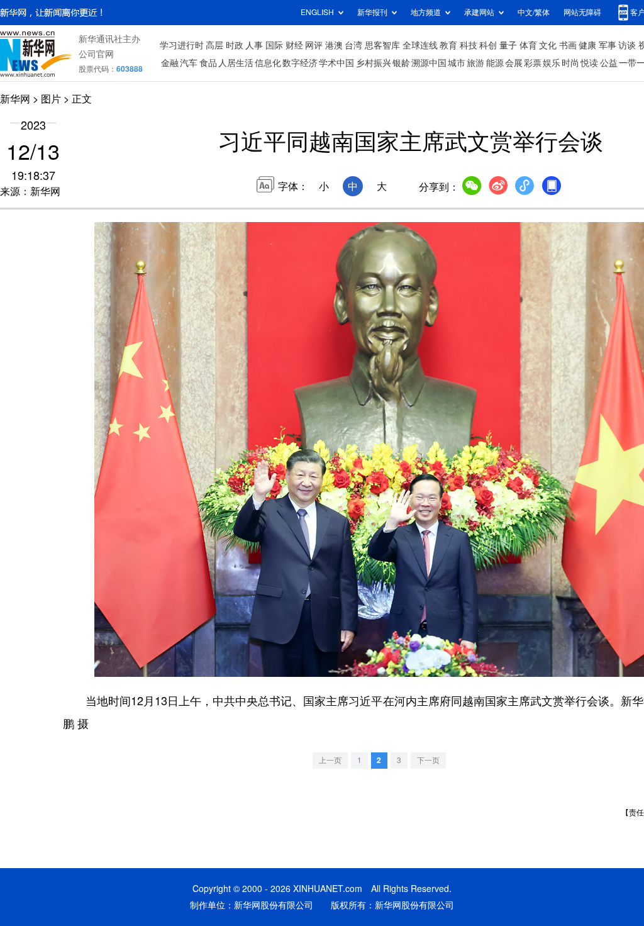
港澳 (334, 45)
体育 (528, 45)
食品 (208, 63)
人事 (254, 45)
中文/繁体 (534, 12)
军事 (607, 45)
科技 (468, 45)
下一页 (428, 760)
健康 (587, 45)
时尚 (570, 63)
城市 (456, 63)
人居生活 (235, 63)
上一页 (330, 760)
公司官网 (96, 54)
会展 (514, 63)
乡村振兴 (373, 63)
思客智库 (382, 45)
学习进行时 (182, 45)
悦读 (589, 63)
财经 (294, 45)
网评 (314, 45)
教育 (448, 45)
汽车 (188, 63)
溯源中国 (429, 63)
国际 (274, 45)
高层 (214, 45)
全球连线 (420, 45)
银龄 (401, 63)
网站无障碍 (582, 12)
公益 (609, 63)
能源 (495, 63)
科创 (488, 45)
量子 (508, 45)
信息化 (268, 63)
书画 (568, 45)
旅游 (475, 63)
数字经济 (300, 63)
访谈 (627, 45)
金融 (170, 63)
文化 (548, 45)
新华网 (15, 99)
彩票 (532, 63)
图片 (51, 99)
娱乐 (551, 63)
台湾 (353, 45)
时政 (234, 45)
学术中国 (336, 63)
